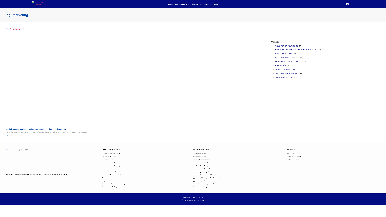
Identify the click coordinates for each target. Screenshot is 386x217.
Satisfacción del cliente (286, 69)
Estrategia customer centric (288, 62)
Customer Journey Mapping (111, 166)
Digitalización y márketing (287, 58)
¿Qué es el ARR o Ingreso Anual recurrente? (207, 178)
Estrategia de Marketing (200, 166)
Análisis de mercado (199, 157)
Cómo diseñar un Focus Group (203, 169)
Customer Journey (108, 160)
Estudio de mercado (199, 154)
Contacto (207, 4)
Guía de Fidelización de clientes (112, 175)
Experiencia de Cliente (109, 157)
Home (170, 4)
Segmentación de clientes (287, 73)
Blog (216, 4)
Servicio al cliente (283, 77)
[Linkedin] (347, 4)
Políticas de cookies (293, 160)
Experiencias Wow (108, 169)
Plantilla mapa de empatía (201, 172)
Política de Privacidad (294, 157)
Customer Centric (182, 4)
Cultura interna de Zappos (110, 187)
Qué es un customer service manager (114, 184)
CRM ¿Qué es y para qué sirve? (203, 184)
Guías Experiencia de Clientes (111, 154)
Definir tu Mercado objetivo (201, 160)
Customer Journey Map (109, 163)
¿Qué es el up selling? (200, 181)
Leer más (8, 135)
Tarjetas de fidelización (109, 178)
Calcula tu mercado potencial (202, 163)
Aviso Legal (290, 154)
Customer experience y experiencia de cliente (296, 50)
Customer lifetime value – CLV (202, 175)
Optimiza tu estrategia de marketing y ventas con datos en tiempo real (36, 129)
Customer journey (283, 54)
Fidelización (280, 65)
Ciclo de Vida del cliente (286, 46)
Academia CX (196, 4)
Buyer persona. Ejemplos (201, 187)
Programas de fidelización (110, 181)
